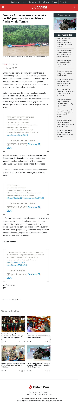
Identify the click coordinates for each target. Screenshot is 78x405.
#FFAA (21, 198)
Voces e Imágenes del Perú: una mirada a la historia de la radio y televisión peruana (38, 365)
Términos (46, 398)
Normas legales (44, 2)
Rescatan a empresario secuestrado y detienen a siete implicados (65, 73)
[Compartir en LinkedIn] (24, 341)
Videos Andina (10, 311)
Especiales (32, 2)
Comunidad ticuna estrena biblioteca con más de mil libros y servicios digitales (38, 336)
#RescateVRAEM (13, 198)
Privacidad (53, 398)
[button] (2, 339)
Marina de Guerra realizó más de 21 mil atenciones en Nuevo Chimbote (13, 365)
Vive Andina (63, 2)
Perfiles (24, 2)
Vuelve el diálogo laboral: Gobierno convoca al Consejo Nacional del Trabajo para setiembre (12, 336)
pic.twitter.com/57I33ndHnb (17, 265)
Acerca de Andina (36, 398)
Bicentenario (15, 2)
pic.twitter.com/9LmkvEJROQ (17, 135)
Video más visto (65, 15)
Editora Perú (26, 398)
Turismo (54, 2)
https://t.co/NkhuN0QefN (16, 262)
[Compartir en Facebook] (20, 341)
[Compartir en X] (22, 341)
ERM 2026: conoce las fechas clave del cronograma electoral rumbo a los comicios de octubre (65, 42)
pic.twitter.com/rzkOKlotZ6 (34, 198)
